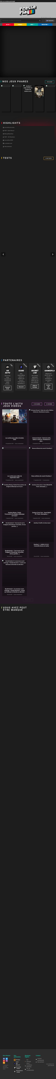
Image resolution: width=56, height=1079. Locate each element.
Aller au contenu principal (7, 1)
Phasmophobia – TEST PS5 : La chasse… (42, 268)
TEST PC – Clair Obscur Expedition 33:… (42, 211)
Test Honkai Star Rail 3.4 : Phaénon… (14, 174)
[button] (28, 599)
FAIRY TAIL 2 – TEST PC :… (14, 269)
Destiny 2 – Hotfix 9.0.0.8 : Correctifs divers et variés (41, 545)
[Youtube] (46, 17)
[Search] (39, 20)
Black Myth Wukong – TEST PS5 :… (42, 343)
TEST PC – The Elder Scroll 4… (13, 211)
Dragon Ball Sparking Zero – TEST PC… (14, 343)
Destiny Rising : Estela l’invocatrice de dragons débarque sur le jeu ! (14, 514)
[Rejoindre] (50, 20)
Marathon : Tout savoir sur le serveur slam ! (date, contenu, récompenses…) (14, 46)
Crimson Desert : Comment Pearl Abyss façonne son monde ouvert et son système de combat (42, 38)
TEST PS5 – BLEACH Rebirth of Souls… (42, 231)
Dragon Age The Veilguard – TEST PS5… (42, 286)
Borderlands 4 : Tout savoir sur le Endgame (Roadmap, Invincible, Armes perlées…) (14, 552)
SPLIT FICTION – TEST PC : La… (42, 249)
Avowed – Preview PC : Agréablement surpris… (42, 306)
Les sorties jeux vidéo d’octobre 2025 (14, 438)
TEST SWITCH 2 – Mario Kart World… (42, 174)
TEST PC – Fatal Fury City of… (42, 195)
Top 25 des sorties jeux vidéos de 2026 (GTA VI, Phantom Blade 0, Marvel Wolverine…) (42, 68)
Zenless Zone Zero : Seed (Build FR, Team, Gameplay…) (41, 513)
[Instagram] (48, 17)
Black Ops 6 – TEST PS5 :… (14, 287)
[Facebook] (42, 17)
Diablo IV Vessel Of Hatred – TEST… (14, 323)
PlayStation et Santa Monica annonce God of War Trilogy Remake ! (14, 68)
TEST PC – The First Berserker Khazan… (14, 231)
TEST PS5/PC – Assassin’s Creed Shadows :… (13, 249)
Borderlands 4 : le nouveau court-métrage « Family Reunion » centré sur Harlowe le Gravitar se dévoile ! (14, 590)
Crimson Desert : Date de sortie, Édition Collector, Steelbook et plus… (41, 439)
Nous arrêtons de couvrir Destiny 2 (41, 476)
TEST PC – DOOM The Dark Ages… (13, 194)
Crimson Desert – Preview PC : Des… (13, 306)
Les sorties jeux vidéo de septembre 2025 (14, 476)
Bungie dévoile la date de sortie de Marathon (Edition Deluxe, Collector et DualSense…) (41, 52)
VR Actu (18, 1059)
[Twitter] (44, 17)
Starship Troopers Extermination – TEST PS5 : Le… (42, 322)
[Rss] (50, 17)
